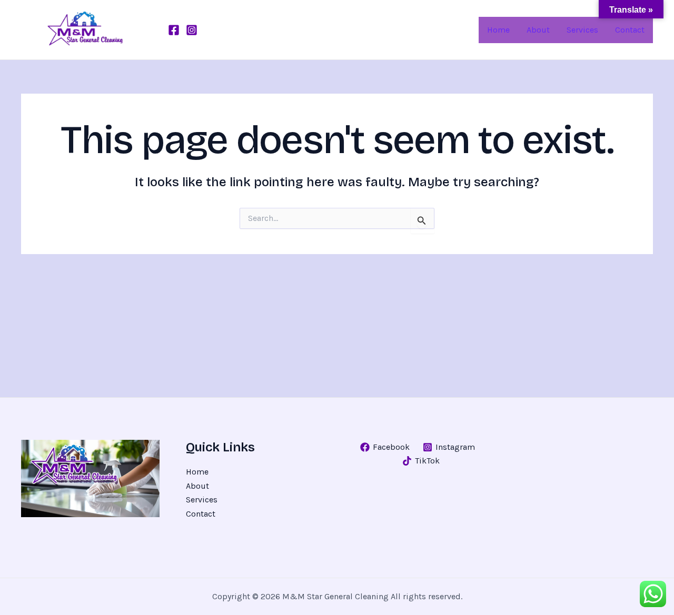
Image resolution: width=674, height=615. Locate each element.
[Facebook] (174, 30)
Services (201, 500)
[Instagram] (191, 30)
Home (197, 472)
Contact (200, 514)
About (197, 486)
